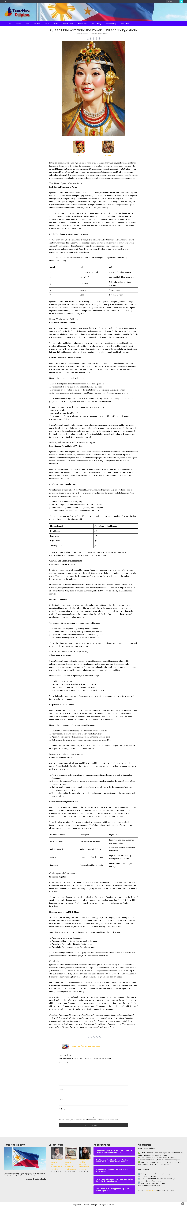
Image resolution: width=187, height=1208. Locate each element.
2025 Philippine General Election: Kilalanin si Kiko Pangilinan (56, 1164)
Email (61, 1099)
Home (9, 24)
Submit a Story (111, 24)
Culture (18, 24)
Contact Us (125, 24)
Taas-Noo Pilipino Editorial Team (86, 1046)
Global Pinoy (96, 24)
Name (62, 1089)
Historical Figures (97, 34)
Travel (47, 24)
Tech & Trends (68, 24)
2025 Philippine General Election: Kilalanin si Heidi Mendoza (70, 1164)
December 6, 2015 (83, 34)
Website (62, 1109)
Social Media (82, 24)
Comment (63, 1063)
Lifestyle (37, 24)
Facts (27, 24)
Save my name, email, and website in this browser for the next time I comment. (88, 1120)
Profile (56, 24)
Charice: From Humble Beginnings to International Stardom (84, 1164)
